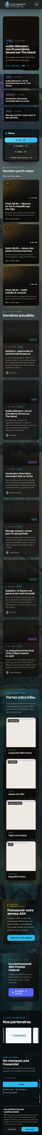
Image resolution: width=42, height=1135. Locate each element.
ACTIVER (21, 1084)
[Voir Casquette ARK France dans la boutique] (21, 732)
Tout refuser (12, 1129)
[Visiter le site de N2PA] (28, 1035)
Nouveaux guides (11, 1093)
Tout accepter (30, 1129)
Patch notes (10, 1090)
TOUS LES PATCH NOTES (12, 176)
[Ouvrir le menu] (36, 4)
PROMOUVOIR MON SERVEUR (21, 938)
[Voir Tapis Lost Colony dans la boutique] (21, 815)
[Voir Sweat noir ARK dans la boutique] (21, 773)
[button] (7, 43)
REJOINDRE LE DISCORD (21, 992)
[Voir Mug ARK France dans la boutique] (21, 856)
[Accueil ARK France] (15, 4)
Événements (22, 1090)
